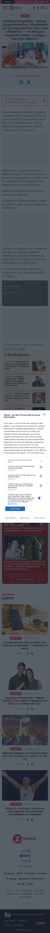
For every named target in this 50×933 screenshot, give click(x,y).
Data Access (25, 518)
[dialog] (25, 466)
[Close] (45, 415)
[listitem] (25, 461)
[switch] (40, 467)
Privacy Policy (39, 518)
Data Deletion (10, 518)
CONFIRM (15, 509)
